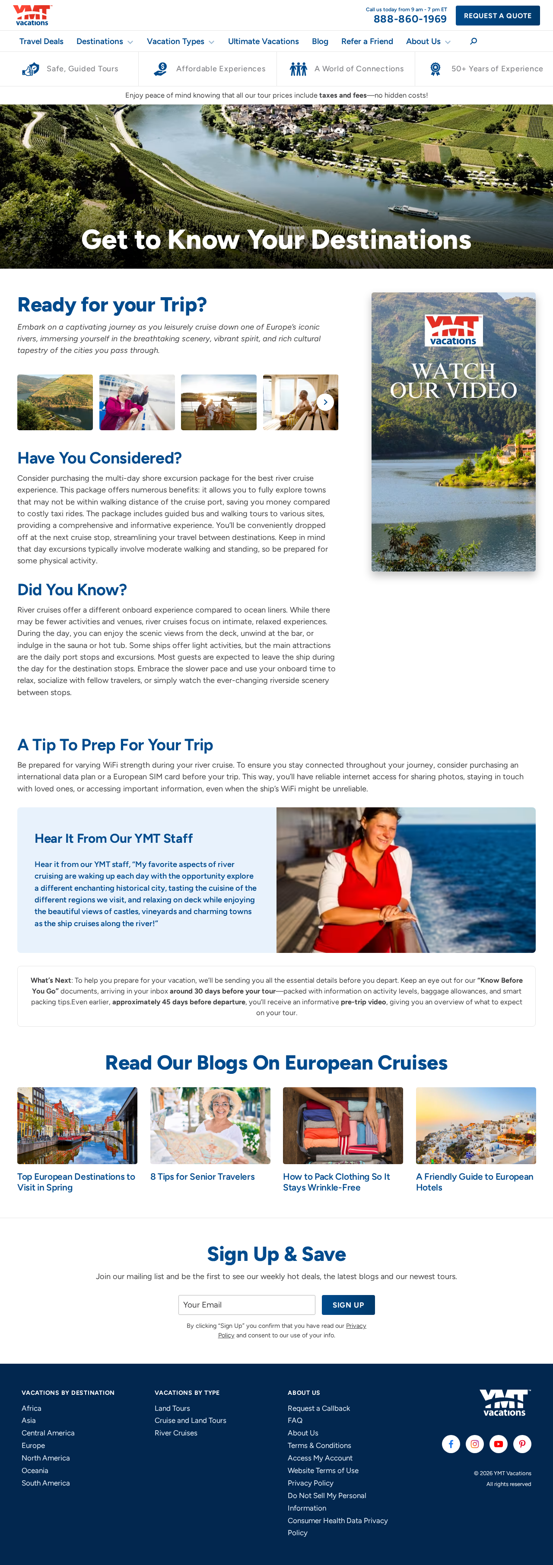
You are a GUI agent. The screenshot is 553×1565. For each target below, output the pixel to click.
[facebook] (451, 1444)
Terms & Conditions (319, 1445)
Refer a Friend (367, 41)
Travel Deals (41, 41)
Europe (33, 1445)
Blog (320, 41)
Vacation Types (175, 41)
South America (46, 1483)
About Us (423, 41)
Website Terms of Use (323, 1470)
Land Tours (172, 1408)
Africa (31, 1408)
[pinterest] (522, 1444)
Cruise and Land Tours (190, 1420)
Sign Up (348, 1305)
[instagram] (475, 1444)
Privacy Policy (311, 1483)
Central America (48, 1432)
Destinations (99, 41)
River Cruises (176, 1432)
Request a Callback (319, 1408)
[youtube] (498, 1444)
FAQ (295, 1420)
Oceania (35, 1470)
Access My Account (320, 1458)
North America (46, 1458)
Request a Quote (498, 16)
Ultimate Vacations (263, 41)
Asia (29, 1420)
